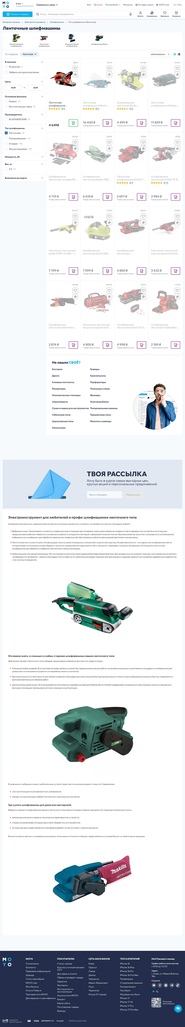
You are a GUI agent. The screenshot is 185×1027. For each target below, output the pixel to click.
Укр (175, 5)
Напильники (59, 427)
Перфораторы (98, 382)
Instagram (165, 985)
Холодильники (128, 986)
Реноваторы (58, 388)
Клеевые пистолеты (63, 382)
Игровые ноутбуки (130, 994)
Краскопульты (98, 375)
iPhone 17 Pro (127, 1006)
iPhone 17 (125, 998)
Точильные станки (100, 388)
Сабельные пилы (61, 414)
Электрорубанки (99, 401)
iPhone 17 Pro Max (129, 1009)
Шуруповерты (60, 401)
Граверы (94, 369)
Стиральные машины (131, 982)
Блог (89, 5)
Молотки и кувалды (100, 421)
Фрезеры (95, 395)
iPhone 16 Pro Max (129, 975)
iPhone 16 (125, 963)
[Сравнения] (75, 74)
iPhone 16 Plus (127, 967)
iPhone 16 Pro (127, 971)
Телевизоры (126, 979)
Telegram (171, 985)
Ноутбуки (125, 990)
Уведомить (107, 122)
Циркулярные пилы (63, 421)
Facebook (160, 985)
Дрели (55, 375)
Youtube (154, 985)
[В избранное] (75, 68)
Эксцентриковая (18, 149)
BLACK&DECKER (18, 119)
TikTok (177, 985)
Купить (73, 122)
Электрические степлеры (66, 395)
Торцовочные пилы (100, 414)
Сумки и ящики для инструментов (70, 408)
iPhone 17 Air (126, 1002)
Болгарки (57, 369)
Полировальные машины (103, 408)
